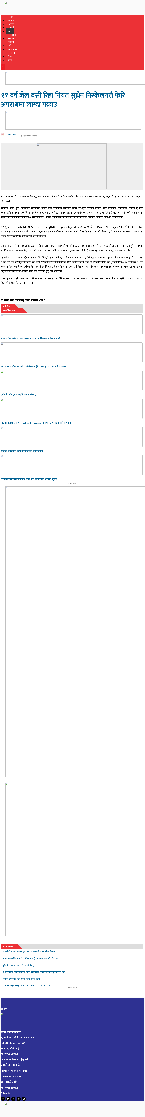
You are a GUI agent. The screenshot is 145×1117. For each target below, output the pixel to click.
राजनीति (11, 28)
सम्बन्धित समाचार (11, 311)
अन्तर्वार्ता (11, 53)
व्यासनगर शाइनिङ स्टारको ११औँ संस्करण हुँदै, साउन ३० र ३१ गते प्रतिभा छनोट (33, 367)
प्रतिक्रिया (7, 307)
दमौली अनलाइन (10, 134)
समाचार (11, 20)
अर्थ (9, 46)
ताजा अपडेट (8, 946)
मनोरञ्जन (11, 39)
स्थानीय (11, 24)
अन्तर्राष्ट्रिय (12, 35)
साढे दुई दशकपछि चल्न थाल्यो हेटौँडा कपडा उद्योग (22, 451)
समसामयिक (13, 49)
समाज (10, 31)
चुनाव (10, 60)
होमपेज (10, 17)
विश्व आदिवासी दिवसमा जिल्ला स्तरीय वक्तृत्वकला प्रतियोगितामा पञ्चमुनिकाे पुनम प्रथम (36, 423)
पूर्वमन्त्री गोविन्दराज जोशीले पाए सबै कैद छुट (19, 395)
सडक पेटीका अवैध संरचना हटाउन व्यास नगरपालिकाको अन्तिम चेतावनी (31, 339)
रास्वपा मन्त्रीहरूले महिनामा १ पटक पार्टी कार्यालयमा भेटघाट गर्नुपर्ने (29, 479)
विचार (10, 56)
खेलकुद (11, 42)
